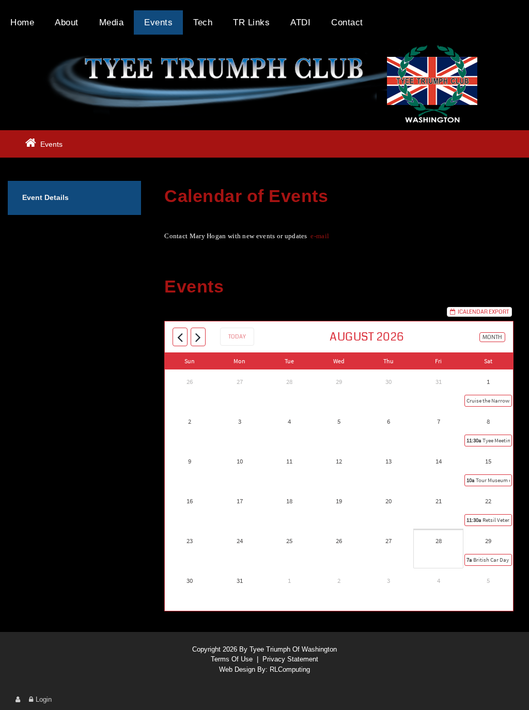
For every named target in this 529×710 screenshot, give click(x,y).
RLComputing (290, 669)
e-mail (319, 236)
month (492, 337)
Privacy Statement (290, 659)
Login (44, 699)
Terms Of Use (232, 659)
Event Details (45, 197)
